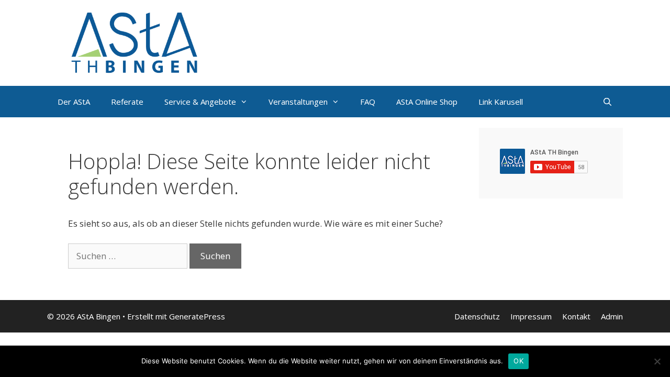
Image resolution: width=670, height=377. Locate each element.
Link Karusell (500, 101)
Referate (127, 101)
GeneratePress (197, 316)
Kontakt (576, 316)
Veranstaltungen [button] (298, 101)
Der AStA (74, 101)
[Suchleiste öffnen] (607, 101)
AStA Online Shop (426, 101)
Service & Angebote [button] (200, 101)
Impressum (531, 316)
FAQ (367, 101)
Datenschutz (477, 316)
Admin (612, 316)
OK (518, 361)
